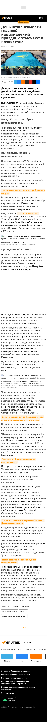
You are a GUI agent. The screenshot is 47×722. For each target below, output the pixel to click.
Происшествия (8, 649)
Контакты (5, 674)
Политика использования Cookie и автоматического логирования (15, 682)
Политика (5, 606)
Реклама (13, 674)
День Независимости (9, 611)
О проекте (5, 671)
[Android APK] (8, 700)
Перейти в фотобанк (28, 244)
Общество (15, 606)
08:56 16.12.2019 (7, 47)
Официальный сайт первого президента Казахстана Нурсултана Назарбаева (22, 386)
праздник (23, 611)
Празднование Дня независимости (14, 616)
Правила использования (20, 671)
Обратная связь (7, 693)
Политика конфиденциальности (14, 678)
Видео (21, 649)
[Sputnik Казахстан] (7, 19)
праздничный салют (28, 213)
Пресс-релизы (24, 674)
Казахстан (25, 606)
